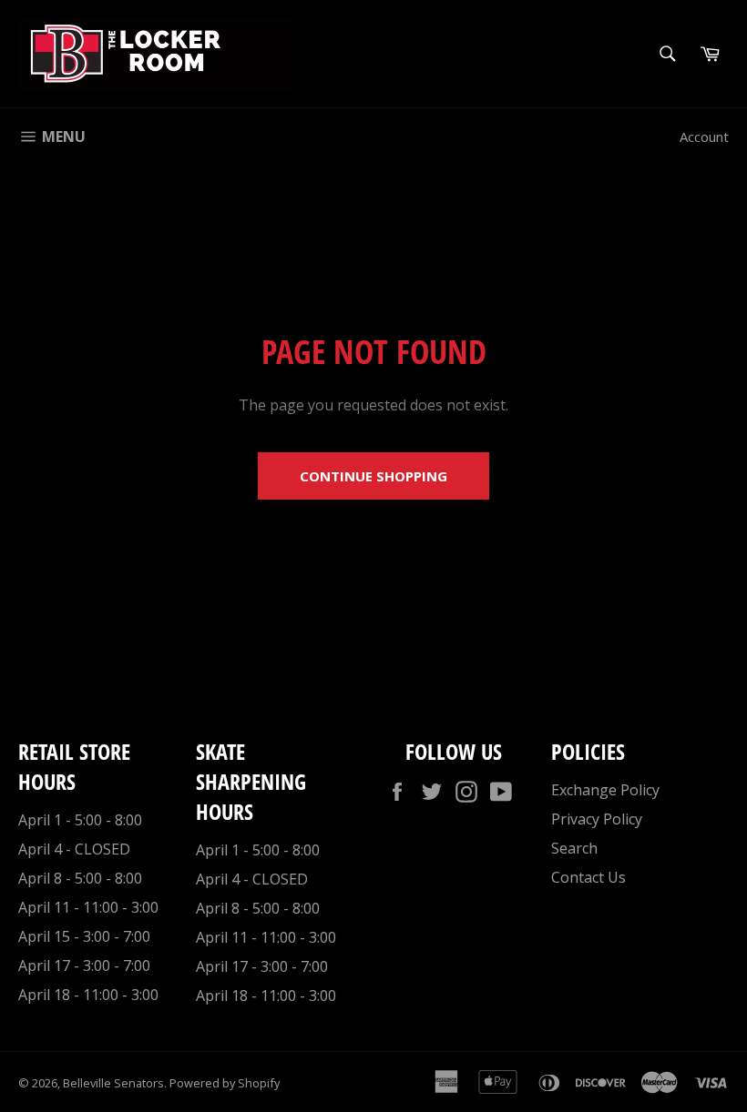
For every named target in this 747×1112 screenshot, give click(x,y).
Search (574, 848)
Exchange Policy (605, 790)
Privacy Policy (596, 819)
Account (704, 136)
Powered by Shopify (224, 1083)
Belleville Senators (113, 1083)
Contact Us (588, 877)
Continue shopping (373, 476)
